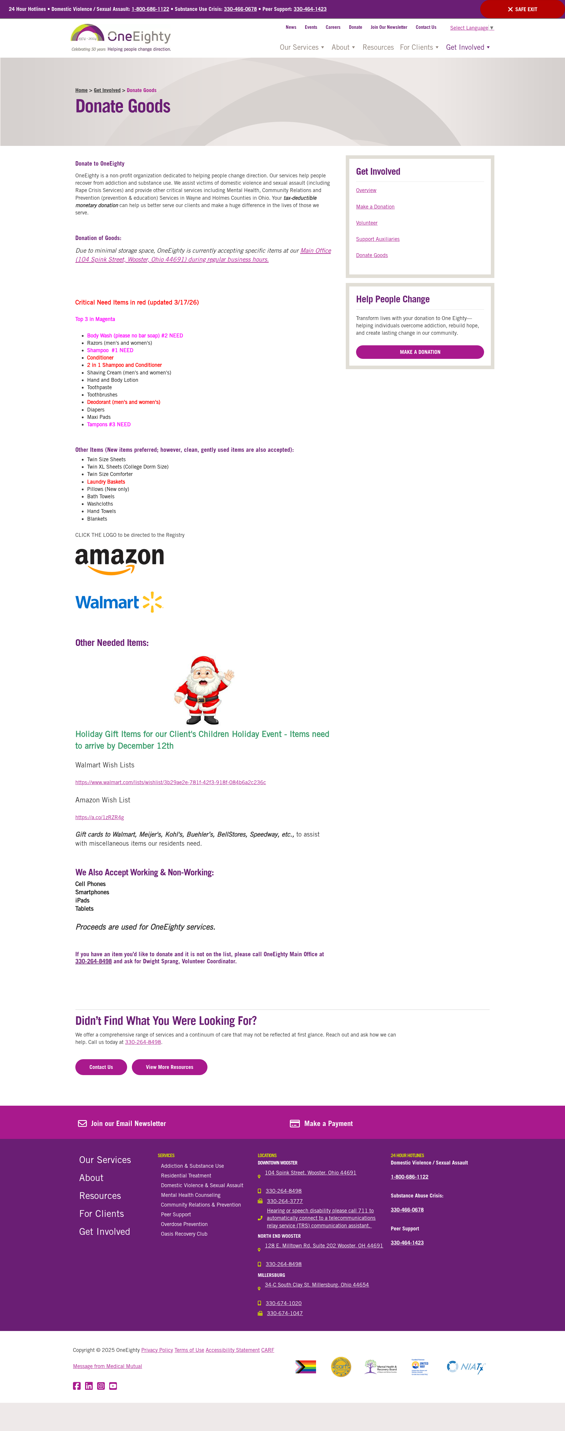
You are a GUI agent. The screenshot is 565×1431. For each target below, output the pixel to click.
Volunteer (367, 223)
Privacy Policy (157, 1350)
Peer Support (176, 1214)
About (341, 47)
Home (81, 90)
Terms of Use (189, 1350)
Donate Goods (372, 255)
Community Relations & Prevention (201, 1204)
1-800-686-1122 (150, 9)
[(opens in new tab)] (305, 1366)
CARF (267, 1350)
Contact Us (426, 27)
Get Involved (465, 47)
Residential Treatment (186, 1175)
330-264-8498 (93, 961)
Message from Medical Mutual (107, 1366)
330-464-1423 (310, 9)
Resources (378, 47)
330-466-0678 (240, 9)
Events (311, 27)
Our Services (299, 47)
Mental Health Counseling (190, 1195)
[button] (420, 352)
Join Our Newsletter (389, 27)
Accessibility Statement (233, 1350)
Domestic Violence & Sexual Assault (202, 1185)
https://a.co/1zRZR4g (99, 817)
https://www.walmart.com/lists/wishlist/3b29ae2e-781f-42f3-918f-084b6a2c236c (170, 782)
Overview (366, 190)
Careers (333, 27)
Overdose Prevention (184, 1224)
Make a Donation (375, 207)
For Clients (416, 47)
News (291, 27)
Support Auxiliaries (378, 239)
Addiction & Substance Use (192, 1166)
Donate (355, 27)
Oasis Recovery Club (184, 1234)
